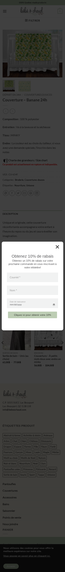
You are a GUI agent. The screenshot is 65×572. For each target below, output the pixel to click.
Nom (13, 290)
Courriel (15, 277)
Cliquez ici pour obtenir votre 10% (32, 315)
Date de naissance (17, 302)
